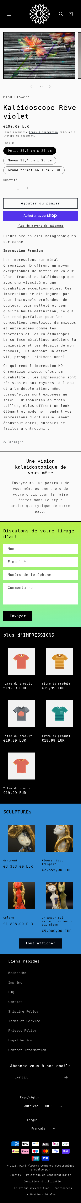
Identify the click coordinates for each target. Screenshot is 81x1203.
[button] (9, 14)
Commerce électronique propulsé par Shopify (42, 1170)
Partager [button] (15, 441)
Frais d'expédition (43, 132)
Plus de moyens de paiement (40, 225)
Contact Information (27, 1050)
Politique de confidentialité (48, 1175)
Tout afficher (40, 943)
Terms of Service (24, 1021)
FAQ (11, 992)
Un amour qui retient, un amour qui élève (57, 921)
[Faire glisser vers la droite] (49, 86)
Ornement (10, 860)
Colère (8, 917)
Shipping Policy (23, 1011)
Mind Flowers (29, 1165)
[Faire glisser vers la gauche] (31, 86)
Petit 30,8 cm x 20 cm (30, 150)
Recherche (17, 972)
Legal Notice (20, 1040)
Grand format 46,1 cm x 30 (34, 170)
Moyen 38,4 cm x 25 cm (30, 160)
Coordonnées (63, 1188)
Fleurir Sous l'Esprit (52, 862)
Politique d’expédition (31, 1188)
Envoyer (18, 616)
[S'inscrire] (66, 1077)
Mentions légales (43, 1194)
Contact (15, 1001)
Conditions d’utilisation (43, 1181)
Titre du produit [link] (17, 683)
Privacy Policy (22, 1030)
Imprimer (16, 982)
